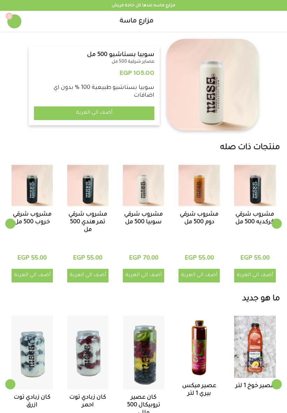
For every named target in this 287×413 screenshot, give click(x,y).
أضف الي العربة (94, 113)
